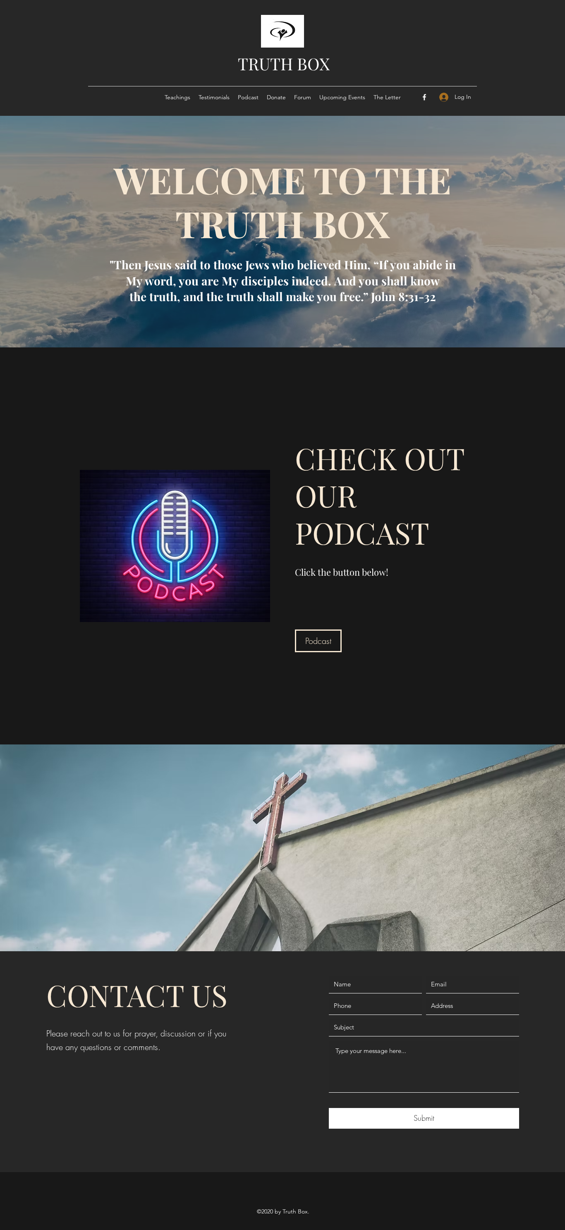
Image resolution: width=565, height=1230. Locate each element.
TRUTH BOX (284, 63)
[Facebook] (424, 97)
